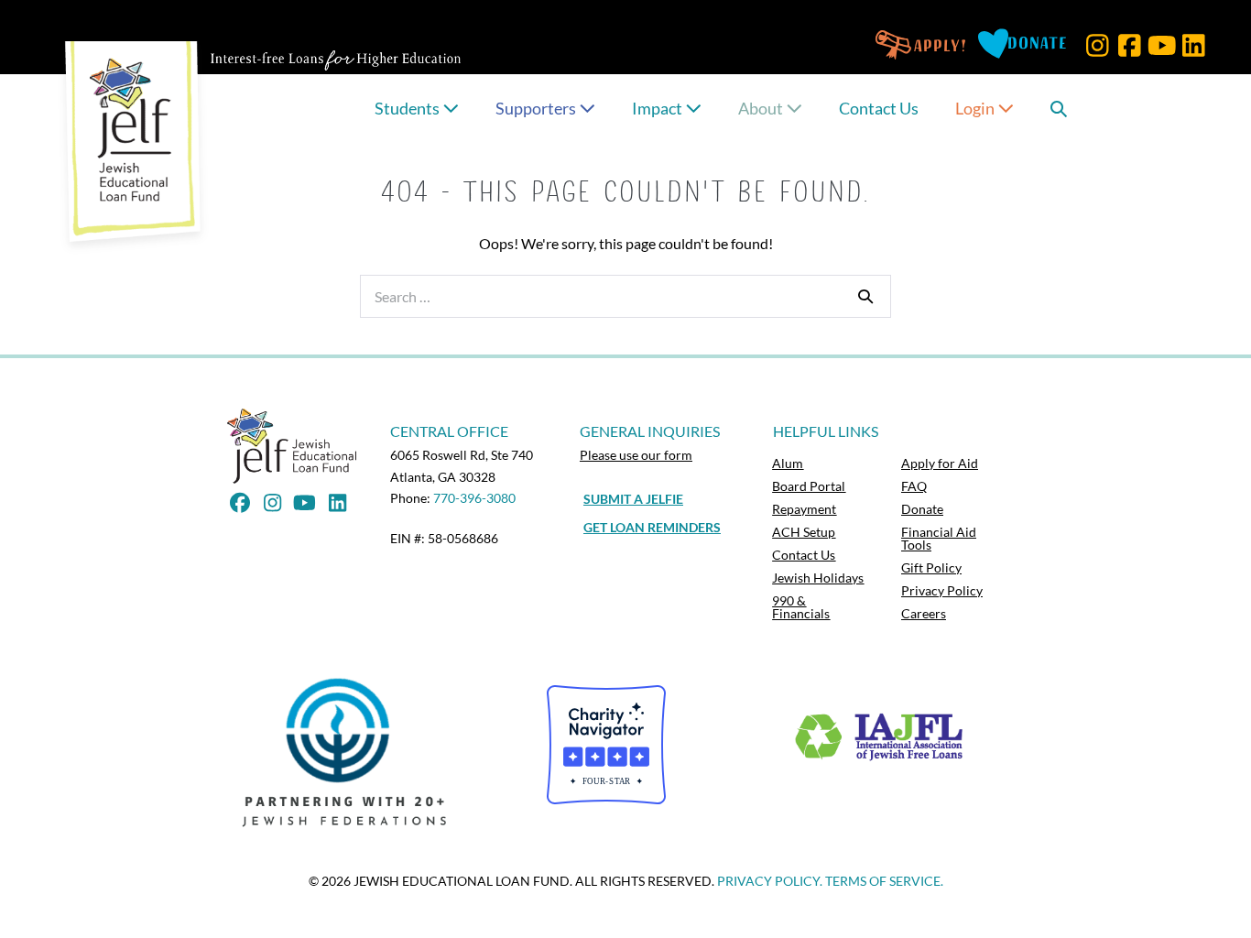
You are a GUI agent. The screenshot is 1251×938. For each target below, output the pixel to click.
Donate (922, 509)
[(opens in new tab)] (349, 751)
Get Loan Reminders (652, 527)
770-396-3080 (474, 498)
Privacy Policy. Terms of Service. (830, 881)
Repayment (804, 509)
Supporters (537, 108)
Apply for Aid (939, 463)
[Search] (865, 295)
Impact (658, 108)
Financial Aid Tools (938, 538)
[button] (1097, 45)
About (762, 108)
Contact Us (879, 108)
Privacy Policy (942, 590)
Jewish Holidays (818, 577)
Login (976, 108)
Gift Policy (931, 567)
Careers (923, 613)
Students (408, 108)
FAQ (914, 486)
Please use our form (636, 455)
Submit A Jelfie (633, 499)
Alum (787, 463)
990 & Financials (801, 607)
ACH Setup (803, 532)
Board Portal (808, 486)
